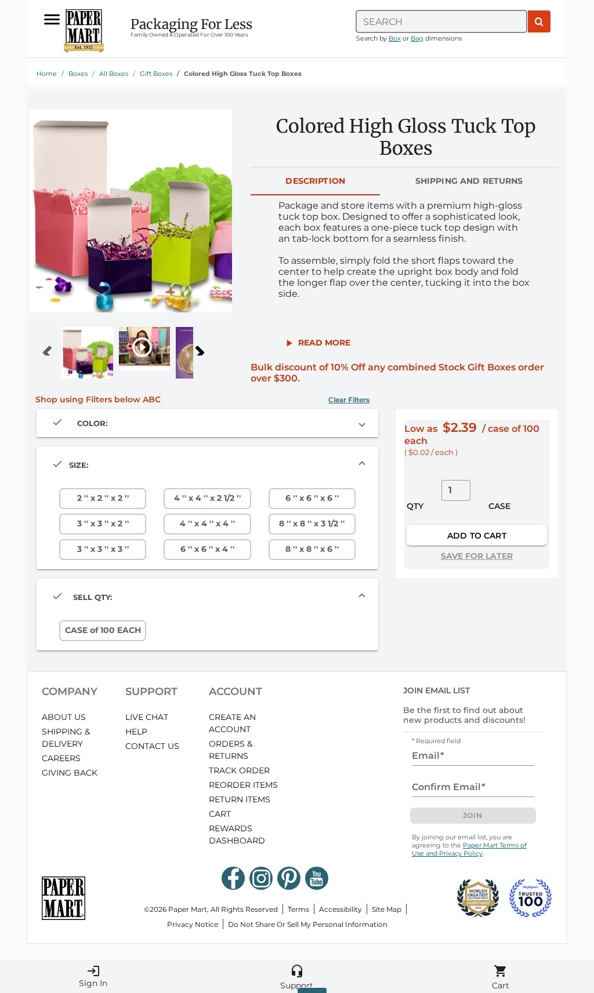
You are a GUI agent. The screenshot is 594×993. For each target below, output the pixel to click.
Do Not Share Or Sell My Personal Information (307, 924)
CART (220, 814)
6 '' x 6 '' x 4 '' (207, 549)
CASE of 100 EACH (103, 630)
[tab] (315, 181)
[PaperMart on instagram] (261, 878)
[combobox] (441, 21)
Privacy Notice (192, 924)
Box (395, 38)
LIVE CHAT (146, 717)
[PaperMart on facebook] (233, 878)
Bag (417, 38)
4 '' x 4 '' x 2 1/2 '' (207, 498)
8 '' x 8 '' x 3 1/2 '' (312, 523)
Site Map (386, 909)
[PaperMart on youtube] (316, 878)
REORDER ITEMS (243, 785)
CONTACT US (152, 746)
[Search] (539, 21)
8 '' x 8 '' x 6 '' (312, 549)
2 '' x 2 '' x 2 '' (103, 498)
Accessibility (340, 909)
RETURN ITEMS (239, 799)
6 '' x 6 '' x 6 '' (312, 498)
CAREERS (61, 758)
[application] (130, 211)
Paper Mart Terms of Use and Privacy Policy (469, 849)
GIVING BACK (69, 773)
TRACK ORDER (239, 770)
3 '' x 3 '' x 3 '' (103, 549)
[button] (316, 342)
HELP (136, 731)
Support (296, 977)
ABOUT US (64, 717)
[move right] (202, 349)
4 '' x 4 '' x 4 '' (207, 523)
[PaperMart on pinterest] (288, 878)
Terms (298, 909)
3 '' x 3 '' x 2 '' (103, 523)
